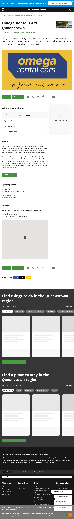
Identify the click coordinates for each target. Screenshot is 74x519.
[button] (3, 9)
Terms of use (38, 497)
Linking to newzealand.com (42, 495)
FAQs (35, 486)
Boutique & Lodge (42, 390)
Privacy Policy (38, 499)
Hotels (19, 390)
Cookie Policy (20, 516)
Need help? (21, 488)
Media (58, 486)
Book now (6, 97)
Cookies (36, 502)
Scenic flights (7, 311)
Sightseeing (19, 311)
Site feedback (22, 486)
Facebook (8, 491)
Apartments (29, 390)
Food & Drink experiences (35, 311)
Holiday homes (8, 390)
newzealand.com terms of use (45, 462)
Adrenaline (51, 311)
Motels (54, 390)
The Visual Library (61, 488)
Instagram (8, 489)
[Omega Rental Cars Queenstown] (64, 24)
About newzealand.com (41, 488)
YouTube (7, 494)
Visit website (18, 97)
